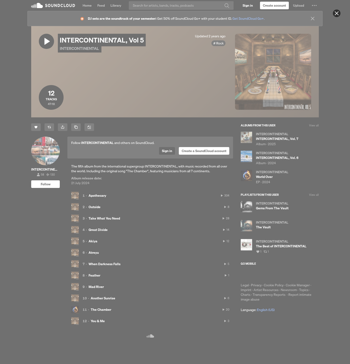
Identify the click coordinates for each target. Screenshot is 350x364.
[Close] (336, 13)
